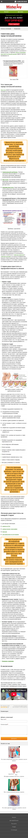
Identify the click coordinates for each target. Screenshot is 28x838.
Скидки (14, 826)
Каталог (6, 11)
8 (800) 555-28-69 (22, 1)
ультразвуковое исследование (10, 534)
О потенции (14, 829)
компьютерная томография (9, 529)
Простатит (5, 179)
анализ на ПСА (6, 526)
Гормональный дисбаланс (10, 172)
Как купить (14, 823)
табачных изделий (6, 256)
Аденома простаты (8, 187)
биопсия (4, 531)
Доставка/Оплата (14, 820)
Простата (3, 90)
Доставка (20, 11)
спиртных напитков (19, 255)
